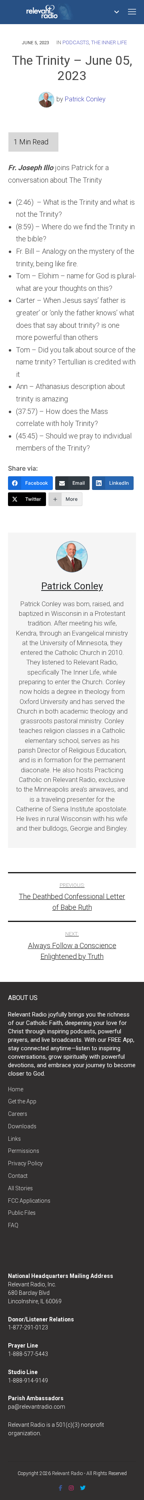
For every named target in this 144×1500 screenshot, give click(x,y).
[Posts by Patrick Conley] (47, 99)
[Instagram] (71, 1488)
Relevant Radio (67, 1473)
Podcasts (75, 42)
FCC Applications (29, 1201)
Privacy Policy (25, 1163)
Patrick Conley (85, 99)
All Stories (20, 1188)
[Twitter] (83, 1488)
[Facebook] (61, 1488)
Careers (17, 1114)
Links (14, 1139)
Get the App (22, 1101)
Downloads (22, 1126)
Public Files (22, 1213)
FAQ (13, 1225)
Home (15, 1089)
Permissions (23, 1151)
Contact (18, 1176)
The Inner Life (109, 42)
